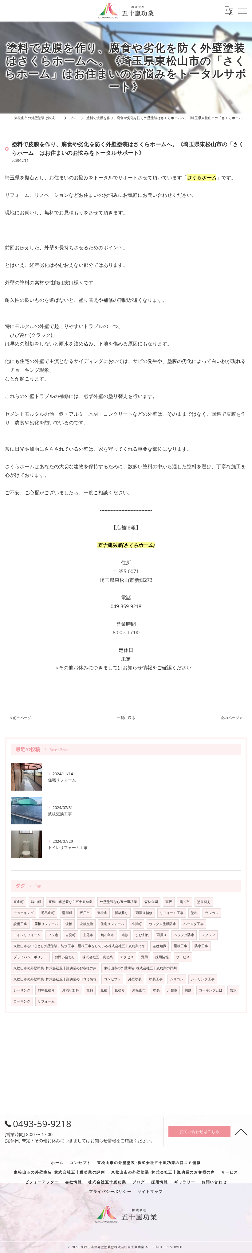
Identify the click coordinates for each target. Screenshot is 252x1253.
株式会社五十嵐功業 (97, 957)
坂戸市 (85, 913)
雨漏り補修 (144, 913)
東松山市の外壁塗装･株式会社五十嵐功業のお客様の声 (55, 968)
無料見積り (46, 990)
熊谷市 (184, 902)
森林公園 (151, 902)
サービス (183, 957)
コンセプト (112, 979)
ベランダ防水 (184, 935)
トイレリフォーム (27, 935)
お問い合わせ (65, 957)
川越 (188, 990)
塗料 (194, 913)
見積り (120, 990)
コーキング (22, 1001)
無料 (89, 990)
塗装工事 (156, 979)
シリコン (176, 979)
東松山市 (139, 990)
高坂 (168, 902)
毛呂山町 (48, 913)
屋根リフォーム (46, 924)
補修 (124, 935)
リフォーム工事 (171, 913)
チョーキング (24, 913)
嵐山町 (19, 902)
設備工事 (20, 924)
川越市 (172, 990)
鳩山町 (36, 902)
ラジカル (212, 913)
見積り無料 (70, 990)
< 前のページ (20, 717)
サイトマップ (150, 1191)
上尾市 (88, 935)
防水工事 (201, 946)
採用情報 (162, 957)
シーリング (22, 990)
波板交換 (86, 924)
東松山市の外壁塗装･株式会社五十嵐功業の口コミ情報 (55, 979)
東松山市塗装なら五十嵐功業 (71, 902)
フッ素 (53, 935)
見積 (103, 990)
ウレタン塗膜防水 (162, 924)
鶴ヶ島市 (107, 935)
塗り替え (204, 902)
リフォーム (46, 1001)
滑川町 (67, 913)
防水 (233, 990)
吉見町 (70, 935)
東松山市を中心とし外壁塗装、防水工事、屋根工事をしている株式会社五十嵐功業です (79, 946)
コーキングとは (210, 990)
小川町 (137, 924)
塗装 (156, 990)
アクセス (127, 957)
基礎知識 (159, 946)
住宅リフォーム (112, 924)
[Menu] (242, 11)
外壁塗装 (135, 979)
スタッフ (208, 935)
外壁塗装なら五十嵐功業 (118, 902)
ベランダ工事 (193, 924)
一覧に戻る (126, 717)
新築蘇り (121, 913)
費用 (144, 957)
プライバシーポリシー (30, 957)
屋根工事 (180, 946)
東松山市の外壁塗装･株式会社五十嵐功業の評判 (140, 968)
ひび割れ (142, 935)
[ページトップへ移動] (241, 1131)
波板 (68, 924)
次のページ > (231, 717)
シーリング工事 (203, 979)
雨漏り (161, 935)
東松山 (102, 913)
